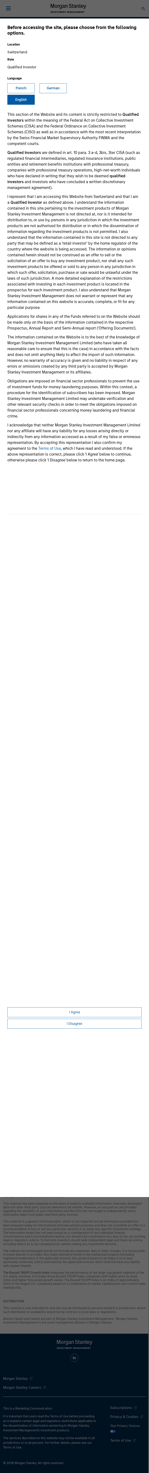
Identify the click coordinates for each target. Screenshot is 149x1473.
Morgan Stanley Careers (22, 1387)
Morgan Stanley (15, 1378)
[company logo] (68, 8)
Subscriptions (121, 1408)
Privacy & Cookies (124, 1417)
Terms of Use (49, 448)
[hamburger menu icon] (8, 8)
